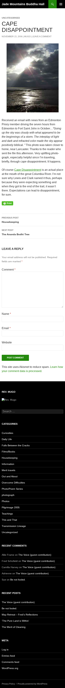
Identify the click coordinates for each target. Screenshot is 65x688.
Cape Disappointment (27, 169)
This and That (9, 519)
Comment (8, 269)
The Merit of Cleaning (13, 627)
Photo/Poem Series (12, 488)
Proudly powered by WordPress (32, 684)
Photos (5, 501)
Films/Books (8, 451)
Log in (5, 649)
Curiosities (7, 433)
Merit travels (8, 470)
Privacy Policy (8, 684)
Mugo (27, 36)
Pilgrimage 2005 (11, 507)
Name (6, 313)
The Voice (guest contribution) (34, 554)
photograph (8, 495)
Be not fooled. (17, 579)
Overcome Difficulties (13, 482)
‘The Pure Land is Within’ (15, 620)
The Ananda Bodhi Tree (15, 232)
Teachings (7, 513)
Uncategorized (10, 532)
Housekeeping (10, 220)
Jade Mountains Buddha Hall (23, 4)
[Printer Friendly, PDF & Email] (7, 203)
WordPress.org (10, 668)
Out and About (10, 476)
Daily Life (7, 439)
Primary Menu (61, 4)
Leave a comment (41, 36)
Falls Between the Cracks (16, 445)
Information (8, 464)
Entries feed (8, 655)
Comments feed (10, 662)
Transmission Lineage (14, 526)
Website (7, 342)
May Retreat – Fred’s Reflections (20, 614)
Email (6, 328)
